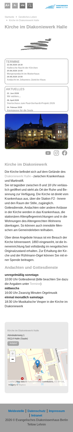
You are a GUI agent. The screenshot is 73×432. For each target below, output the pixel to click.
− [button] (12, 359)
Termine (35, 283)
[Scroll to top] (64, 423)
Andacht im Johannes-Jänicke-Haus (26, 79)
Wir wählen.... (14, 96)
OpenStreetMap (34, 381)
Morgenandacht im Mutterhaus (23, 73)
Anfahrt (13, 343)
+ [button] (12, 353)
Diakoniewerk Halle (18, 176)
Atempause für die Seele (20, 110)
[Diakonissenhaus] (52, 6)
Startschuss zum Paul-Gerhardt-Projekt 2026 (31, 103)
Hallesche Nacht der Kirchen (22, 67)
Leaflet (11, 381)
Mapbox (22, 384)
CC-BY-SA (59, 381)
